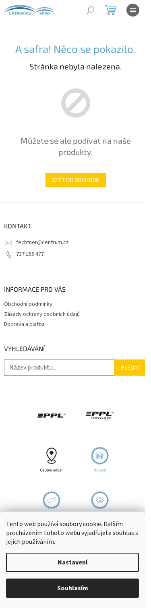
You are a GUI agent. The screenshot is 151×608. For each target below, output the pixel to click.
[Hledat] (91, 10)
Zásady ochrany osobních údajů (42, 314)
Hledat (131, 367)
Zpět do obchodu (75, 179)
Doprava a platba (24, 324)
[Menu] (133, 10)
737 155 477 (30, 254)
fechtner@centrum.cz (42, 242)
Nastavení (72, 562)
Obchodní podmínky (28, 304)
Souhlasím (72, 588)
